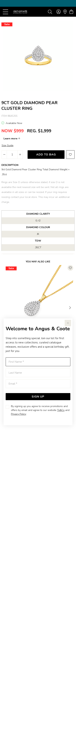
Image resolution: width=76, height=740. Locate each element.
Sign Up (38, 397)
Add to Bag (46, 154)
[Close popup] (68, 323)
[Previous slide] (5, 307)
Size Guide (7, 145)
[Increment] (20, 154)
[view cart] (71, 12)
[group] (38, 3)
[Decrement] (4, 154)
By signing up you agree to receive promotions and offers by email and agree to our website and (40, 410)
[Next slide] (70, 307)
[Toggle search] (50, 11)
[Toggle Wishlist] (70, 268)
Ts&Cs (61, 410)
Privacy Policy (18, 414)
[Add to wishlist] (70, 154)
